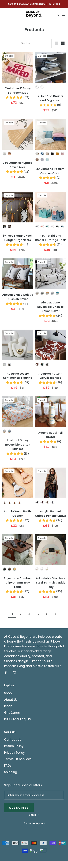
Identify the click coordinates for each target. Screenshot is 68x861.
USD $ (32, 815)
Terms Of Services (18, 759)
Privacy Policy (14, 753)
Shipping (10, 772)
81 (47, 614)
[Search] (57, 13)
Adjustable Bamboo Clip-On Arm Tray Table (18, 582)
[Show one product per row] (56, 42)
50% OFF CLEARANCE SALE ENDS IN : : (34, 4)
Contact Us (12, 740)
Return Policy (14, 746)
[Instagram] (14, 672)
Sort (24, 43)
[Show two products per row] (63, 42)
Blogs (8, 706)
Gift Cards (12, 713)
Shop (8, 693)
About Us (10, 700)
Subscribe (19, 808)
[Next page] (56, 614)
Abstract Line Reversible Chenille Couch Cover (50, 307)
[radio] (37, 87)
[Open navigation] (5, 13)
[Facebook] (5, 672)
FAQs (8, 766)
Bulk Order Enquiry (17, 719)
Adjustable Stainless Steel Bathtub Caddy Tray (50, 582)
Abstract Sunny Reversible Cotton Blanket (17, 444)
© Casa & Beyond (34, 823)
